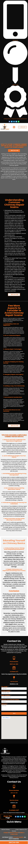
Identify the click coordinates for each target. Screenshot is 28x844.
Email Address (5, 695)
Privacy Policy (14, 832)
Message (4, 704)
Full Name (4, 686)
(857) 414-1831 (15, 40)
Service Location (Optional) (10, 699)
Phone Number (5, 691)
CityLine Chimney (18, 837)
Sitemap (6, 832)
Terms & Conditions (17, 833)
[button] (9, 121)
